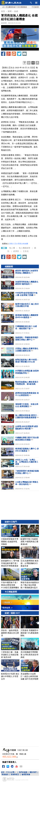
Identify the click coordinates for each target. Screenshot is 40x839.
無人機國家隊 (24, 248)
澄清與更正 (15, 774)
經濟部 (16, 251)
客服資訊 (5, 774)
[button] (20, 37)
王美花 (26, 251)
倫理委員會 (26, 774)
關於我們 (33, 772)
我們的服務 (23, 772)
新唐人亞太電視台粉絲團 (18, 244)
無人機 (12, 248)
